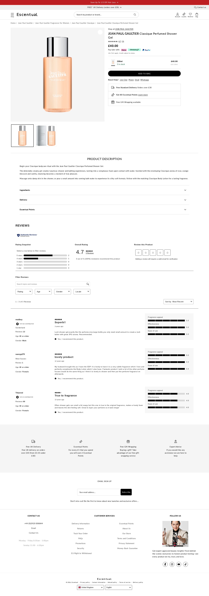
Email (137, 80)
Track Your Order (81, 533)
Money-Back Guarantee (127, 548)
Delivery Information (81, 523)
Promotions (81, 543)
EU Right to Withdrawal (81, 553)
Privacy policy (85, 582)
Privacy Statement (126, 543)
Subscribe (126, 492)
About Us (127, 528)
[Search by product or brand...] (135, 14)
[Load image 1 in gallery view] (22, 136)
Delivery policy (138, 582)
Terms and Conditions (126, 538)
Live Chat (123, 80)
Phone (131, 80)
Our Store (126, 533)
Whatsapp (144, 80)
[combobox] (106, 14)
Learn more (143, 95)
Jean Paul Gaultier (124, 29)
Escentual (75, 582)
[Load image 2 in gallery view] (46, 136)
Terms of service (125, 582)
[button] (12, 13)
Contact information (98, 582)
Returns (80, 528)
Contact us (201, 7)
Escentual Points (126, 523)
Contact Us (33, 533)
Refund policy (112, 582)
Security (80, 548)
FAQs (80, 538)
